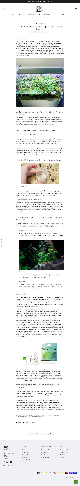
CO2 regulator (47, 139)
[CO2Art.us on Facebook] (4, 462)
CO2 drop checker (39, 331)
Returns (24, 449)
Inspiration (63, 14)
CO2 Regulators (33, 14)
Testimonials (44, 452)
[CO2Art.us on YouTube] (11, 462)
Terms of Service (26, 459)
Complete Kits (18, 14)
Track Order (63, 454)
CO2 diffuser (56, 141)
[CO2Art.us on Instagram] (7, 462)
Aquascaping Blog (46, 449)
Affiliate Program (45, 457)
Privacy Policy (26, 457)
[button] (76, 482)
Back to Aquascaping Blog (41, 434)
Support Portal (64, 452)
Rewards (43, 459)
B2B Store (44, 454)
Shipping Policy (26, 454)
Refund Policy (26, 452)
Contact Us (63, 457)
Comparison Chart (65, 449)
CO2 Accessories (49, 14)
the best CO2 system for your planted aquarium (39, 376)
